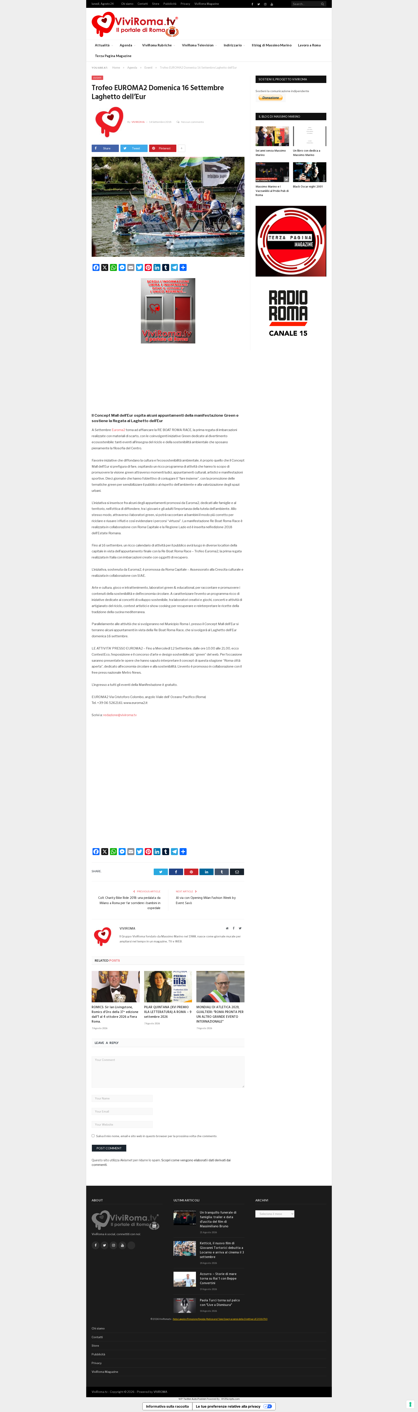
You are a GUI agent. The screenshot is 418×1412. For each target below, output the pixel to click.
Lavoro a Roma (309, 45)
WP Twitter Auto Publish (192, 1398)
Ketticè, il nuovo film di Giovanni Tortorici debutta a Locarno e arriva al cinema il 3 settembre (222, 1250)
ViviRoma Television (198, 45)
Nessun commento (192, 121)
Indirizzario (233, 45)
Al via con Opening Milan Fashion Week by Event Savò (206, 900)
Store (155, 3)
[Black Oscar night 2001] (310, 172)
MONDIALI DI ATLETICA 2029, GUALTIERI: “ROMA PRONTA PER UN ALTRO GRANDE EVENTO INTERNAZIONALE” (220, 1014)
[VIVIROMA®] (135, 24)
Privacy (185, 3)
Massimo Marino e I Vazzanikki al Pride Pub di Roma (272, 191)
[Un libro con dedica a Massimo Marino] (310, 136)
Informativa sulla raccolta (167, 1406)
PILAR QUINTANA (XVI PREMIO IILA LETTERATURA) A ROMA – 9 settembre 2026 (167, 1012)
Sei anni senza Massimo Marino (271, 153)
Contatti (143, 3)
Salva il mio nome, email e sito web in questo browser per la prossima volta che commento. (156, 1136)
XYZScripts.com (230, 1398)
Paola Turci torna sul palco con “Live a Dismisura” (220, 1302)
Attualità (102, 45)
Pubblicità (169, 3)
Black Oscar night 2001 (308, 186)
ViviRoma (138, 121)
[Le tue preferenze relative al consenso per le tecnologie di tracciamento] (410, 1404)
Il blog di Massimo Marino (272, 45)
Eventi (97, 77)
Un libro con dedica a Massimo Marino (306, 153)
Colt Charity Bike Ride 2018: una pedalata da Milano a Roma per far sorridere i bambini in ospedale (129, 903)
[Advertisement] (168, 377)
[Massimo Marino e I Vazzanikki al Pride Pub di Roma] (272, 172)
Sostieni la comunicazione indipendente (282, 91)
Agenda (126, 45)
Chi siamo (127, 3)
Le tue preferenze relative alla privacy (228, 1406)
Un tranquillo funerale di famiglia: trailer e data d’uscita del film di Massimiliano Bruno (218, 1220)
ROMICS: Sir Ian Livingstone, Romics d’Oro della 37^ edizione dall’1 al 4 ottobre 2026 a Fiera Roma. (115, 1014)
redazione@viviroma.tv (120, 715)
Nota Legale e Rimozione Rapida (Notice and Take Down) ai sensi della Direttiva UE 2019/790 (220, 1319)
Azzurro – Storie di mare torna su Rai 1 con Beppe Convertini (218, 1279)
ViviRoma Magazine (206, 3)
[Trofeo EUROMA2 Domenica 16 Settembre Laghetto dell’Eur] (168, 207)
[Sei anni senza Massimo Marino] (272, 136)
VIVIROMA (160, 1391)
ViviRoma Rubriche (157, 45)
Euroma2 (118, 430)
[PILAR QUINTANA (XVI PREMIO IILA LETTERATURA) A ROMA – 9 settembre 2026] (168, 986)
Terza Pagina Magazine (113, 56)
